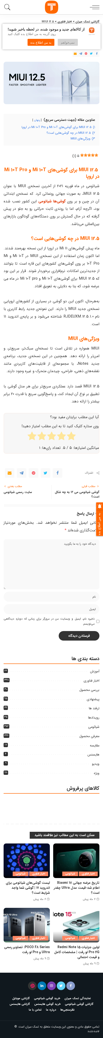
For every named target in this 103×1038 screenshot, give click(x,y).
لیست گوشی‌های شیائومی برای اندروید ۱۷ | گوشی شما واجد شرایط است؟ (28, 887)
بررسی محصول (89, 690)
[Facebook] (96, 54)
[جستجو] (8, 7)
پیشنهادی (93, 699)
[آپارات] (32, 985)
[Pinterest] (86, 54)
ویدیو (95, 763)
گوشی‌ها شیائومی (52, 201)
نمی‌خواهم (68, 42)
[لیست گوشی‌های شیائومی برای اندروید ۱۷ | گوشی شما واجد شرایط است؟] (27, 860)
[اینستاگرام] (51, 985)
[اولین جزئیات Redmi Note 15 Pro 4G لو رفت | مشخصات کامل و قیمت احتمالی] (76, 925)
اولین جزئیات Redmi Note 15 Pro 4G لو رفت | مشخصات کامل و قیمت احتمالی (76, 952)
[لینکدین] (42, 985)
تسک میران (32, 1026)
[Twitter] (91, 54)
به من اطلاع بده (41, 42)
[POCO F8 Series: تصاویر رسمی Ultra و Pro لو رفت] (27, 925)
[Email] (75, 54)
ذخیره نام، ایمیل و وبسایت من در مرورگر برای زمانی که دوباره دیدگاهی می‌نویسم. (49, 621)
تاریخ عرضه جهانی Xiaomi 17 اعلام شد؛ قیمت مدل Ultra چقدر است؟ (76, 887)
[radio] (71, 437)
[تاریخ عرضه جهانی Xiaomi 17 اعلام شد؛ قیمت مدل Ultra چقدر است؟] (76, 860)
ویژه (96, 773)
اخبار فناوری (91, 680)
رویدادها (93, 717)
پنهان (37, 120)
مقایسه (94, 745)
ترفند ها (94, 708)
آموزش (94, 671)
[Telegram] (80, 54)
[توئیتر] (61, 985)
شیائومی (93, 727)
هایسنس (93, 754)
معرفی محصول (89, 736)
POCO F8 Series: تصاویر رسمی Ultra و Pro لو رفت (27, 950)
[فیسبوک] (70, 985)
